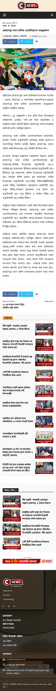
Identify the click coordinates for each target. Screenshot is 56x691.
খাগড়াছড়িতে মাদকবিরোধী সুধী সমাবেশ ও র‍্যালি (15, 435)
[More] (36, 41)
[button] (4, 15)
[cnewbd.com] (28, 6)
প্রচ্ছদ (5, 25)
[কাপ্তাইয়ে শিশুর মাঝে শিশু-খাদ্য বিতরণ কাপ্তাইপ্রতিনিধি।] (44, 406)
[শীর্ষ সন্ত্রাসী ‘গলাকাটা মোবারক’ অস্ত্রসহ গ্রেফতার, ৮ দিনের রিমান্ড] (44, 329)
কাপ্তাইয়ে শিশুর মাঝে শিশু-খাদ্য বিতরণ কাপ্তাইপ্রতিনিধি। (15, 404)
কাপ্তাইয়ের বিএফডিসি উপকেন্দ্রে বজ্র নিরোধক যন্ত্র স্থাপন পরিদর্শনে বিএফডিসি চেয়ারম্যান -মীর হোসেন (17, 359)
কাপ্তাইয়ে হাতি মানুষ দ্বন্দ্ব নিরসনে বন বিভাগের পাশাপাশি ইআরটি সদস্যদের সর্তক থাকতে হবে (18, 344)
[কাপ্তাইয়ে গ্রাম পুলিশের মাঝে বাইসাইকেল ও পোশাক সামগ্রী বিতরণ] (44, 422)
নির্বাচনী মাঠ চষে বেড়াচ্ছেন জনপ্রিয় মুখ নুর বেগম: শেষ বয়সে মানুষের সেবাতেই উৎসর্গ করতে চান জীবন (17, 467)
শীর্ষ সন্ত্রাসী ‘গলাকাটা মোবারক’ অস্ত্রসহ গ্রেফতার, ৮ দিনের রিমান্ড (36, 501)
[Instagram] (9, 606)
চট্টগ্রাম (13, 25)
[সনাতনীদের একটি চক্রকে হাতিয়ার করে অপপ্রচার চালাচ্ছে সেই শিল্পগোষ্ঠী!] (44, 391)
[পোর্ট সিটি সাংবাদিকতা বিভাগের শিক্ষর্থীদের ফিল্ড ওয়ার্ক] (44, 376)
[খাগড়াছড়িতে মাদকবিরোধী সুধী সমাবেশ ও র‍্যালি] (44, 437)
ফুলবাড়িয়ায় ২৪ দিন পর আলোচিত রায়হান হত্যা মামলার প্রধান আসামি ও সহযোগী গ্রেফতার (18, 452)
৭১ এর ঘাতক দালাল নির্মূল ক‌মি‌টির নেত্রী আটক (13, 306)
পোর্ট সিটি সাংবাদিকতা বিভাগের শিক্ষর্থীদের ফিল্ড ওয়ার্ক (35, 543)
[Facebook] (3, 606)
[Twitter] (14, 606)
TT (7, 687)
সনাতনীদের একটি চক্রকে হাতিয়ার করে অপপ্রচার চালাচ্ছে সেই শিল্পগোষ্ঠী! (16, 390)
